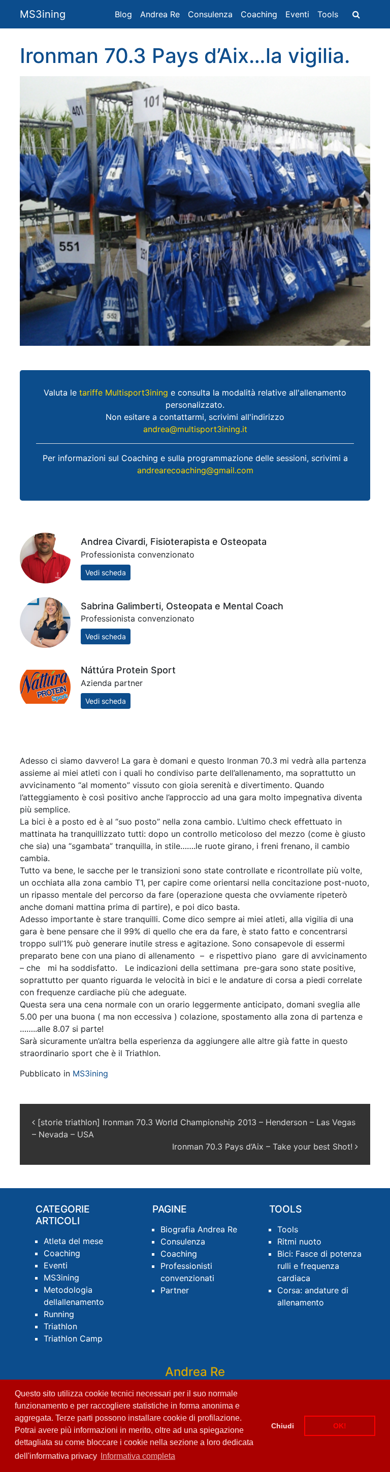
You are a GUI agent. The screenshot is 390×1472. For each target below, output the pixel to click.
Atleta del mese (73, 1241)
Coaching (259, 14)
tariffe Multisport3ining (123, 392)
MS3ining (43, 14)
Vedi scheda (105, 572)
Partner (174, 1290)
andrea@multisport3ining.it (195, 429)
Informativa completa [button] (138, 1456)
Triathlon (60, 1326)
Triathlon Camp (73, 1338)
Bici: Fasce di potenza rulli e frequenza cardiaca (319, 1266)
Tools (327, 14)
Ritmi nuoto (299, 1241)
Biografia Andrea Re (198, 1229)
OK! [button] (339, 1426)
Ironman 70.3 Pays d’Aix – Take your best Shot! (263, 1146)
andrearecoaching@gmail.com (195, 470)
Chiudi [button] (282, 1426)
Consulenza (210, 14)
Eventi (297, 14)
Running (59, 1314)
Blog (123, 14)
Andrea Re (160, 14)
